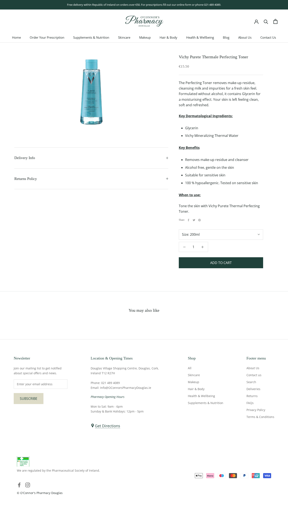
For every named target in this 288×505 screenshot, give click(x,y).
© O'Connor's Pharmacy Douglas (40, 493)
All (189, 368)
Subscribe (28, 398)
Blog (226, 37)
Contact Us (268, 37)
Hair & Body (168, 37)
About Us (245, 37)
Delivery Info (24, 158)
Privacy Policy (255, 410)
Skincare (124, 37)
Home (16, 37)
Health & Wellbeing (200, 37)
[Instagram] (27, 484)
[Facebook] (188, 220)
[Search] (266, 21)
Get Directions (107, 425)
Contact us (253, 375)
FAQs (250, 403)
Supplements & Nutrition (91, 37)
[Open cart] (275, 21)
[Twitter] (194, 220)
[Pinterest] (199, 220)
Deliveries (253, 389)
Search (251, 382)
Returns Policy (25, 179)
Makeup (145, 37)
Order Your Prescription (47, 37)
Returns (252, 396)
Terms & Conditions (260, 417)
